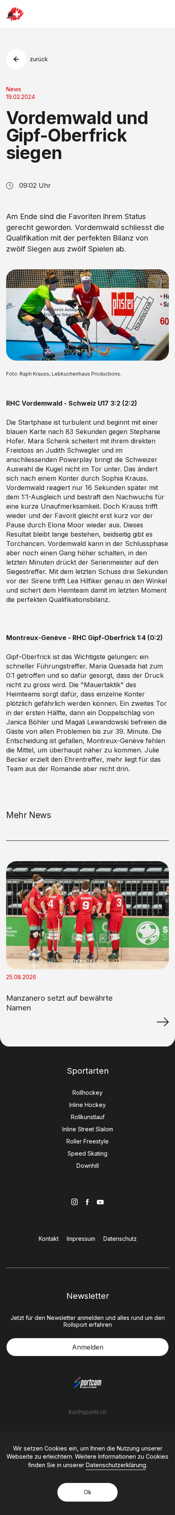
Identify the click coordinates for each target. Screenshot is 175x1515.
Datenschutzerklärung (116, 1464)
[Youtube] (100, 1202)
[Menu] (163, 14)
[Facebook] (87, 1202)
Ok (88, 1492)
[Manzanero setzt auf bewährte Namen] (163, 1021)
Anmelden (87, 1347)
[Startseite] (15, 14)
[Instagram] (74, 1202)
